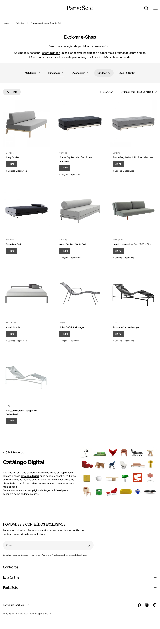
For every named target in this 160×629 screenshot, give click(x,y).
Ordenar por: (128, 91)
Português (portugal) (14, 605)
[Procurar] (146, 8)
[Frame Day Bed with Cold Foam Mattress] (80, 123)
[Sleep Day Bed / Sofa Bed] (80, 210)
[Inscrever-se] (89, 545)
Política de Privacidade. (75, 555)
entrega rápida (87, 57)
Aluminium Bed (13, 327)
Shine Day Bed (13, 244)
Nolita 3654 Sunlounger (71, 327)
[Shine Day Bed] (26, 210)
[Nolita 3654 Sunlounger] (80, 293)
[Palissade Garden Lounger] (133, 293)
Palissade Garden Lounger (126, 327)
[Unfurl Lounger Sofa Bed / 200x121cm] (133, 210)
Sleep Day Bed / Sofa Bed (72, 244)
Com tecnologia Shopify (37, 613)
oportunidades (51, 53)
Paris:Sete (17, 613)
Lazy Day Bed (13, 157)
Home (6, 23)
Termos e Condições (52, 555)
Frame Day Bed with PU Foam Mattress (133, 157)
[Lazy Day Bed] (26, 123)
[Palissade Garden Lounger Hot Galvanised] (26, 377)
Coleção (20, 23)
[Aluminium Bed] (26, 293)
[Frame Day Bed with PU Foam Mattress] (133, 123)
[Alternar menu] (4, 8)
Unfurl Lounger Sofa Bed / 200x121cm (132, 244)
